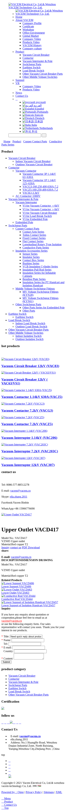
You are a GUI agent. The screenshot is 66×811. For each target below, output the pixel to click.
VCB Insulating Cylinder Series (40, 266)
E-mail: (6, 647)
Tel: (4, 643)
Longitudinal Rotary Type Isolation (42, 244)
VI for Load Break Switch (37, 216)
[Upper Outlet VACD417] (16, 514)
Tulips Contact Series (34, 234)
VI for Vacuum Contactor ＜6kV (41, 205)
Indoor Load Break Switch (30, 323)
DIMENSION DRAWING (37, 560)
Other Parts (29, 310)
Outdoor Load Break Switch (31, 326)
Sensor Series (30, 253)
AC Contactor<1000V (27, 196)
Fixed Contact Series (34, 238)
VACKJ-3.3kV (31, 192)
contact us (15, 547)
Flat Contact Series (33, 241)
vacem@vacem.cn (20, 490)
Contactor (28, 57)
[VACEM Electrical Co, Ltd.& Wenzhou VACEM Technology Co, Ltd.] (36, 7)
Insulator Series (31, 257)
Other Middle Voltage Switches (40, 76)
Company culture (32, 48)
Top (5, 807)
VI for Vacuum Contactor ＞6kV (41, 209)
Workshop (28, 29)
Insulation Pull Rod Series (37, 269)
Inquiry (5, 547)
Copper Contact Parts (35, 141)
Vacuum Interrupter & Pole (37, 61)
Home (18, 16)
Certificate (28, 26)
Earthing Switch (31, 67)
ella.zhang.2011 (18, 496)
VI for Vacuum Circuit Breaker (40, 212)
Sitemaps (49, 792)
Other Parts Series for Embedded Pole (44, 307)
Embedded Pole (24, 222)
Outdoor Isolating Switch (29, 339)
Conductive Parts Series (36, 247)
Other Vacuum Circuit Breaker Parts (43, 73)
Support (19, 80)
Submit (6, 662)
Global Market (31, 35)
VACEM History (32, 45)
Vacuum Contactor (25, 170)
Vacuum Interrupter (26, 202)
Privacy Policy (34, 792)
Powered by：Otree (12, 792)
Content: (7, 658)
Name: (6, 640)
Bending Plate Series (34, 279)
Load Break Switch (33, 70)
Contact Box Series (33, 260)
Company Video (32, 39)
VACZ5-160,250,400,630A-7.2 (40, 189)
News (18, 92)
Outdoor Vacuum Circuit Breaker (33, 164)
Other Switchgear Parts (28, 304)
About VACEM (24, 20)
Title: (5, 636)
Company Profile (32, 23)
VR (17, 83)
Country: (7, 651)
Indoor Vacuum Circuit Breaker (33, 161)
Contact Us (21, 95)
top (3, 754)
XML (59, 792)
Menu (6, 798)
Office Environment (34, 32)
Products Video (31, 42)
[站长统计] (36, 786)
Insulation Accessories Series (31, 250)
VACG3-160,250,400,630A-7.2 (40, 186)
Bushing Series (31, 263)
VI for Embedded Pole (35, 219)
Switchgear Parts (32, 64)
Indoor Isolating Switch (28, 335)
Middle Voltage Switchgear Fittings (35, 288)
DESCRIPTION (11, 560)
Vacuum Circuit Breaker (36, 54)
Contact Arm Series (33, 231)
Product (19, 51)
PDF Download (31, 547)
